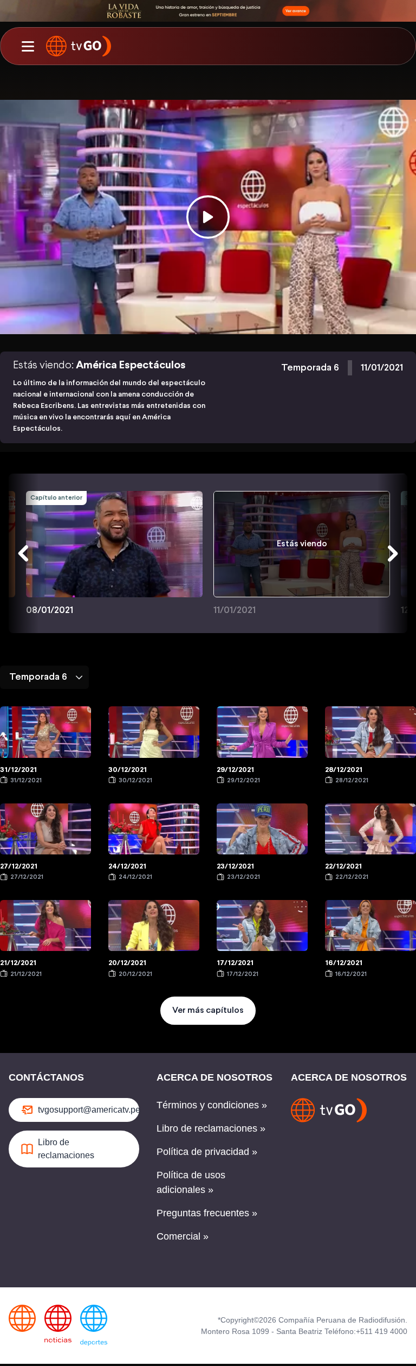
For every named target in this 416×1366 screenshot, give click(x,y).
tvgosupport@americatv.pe (88, 1109)
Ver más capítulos (208, 1010)
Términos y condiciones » (212, 1105)
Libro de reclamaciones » (211, 1128)
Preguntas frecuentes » (207, 1213)
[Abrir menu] (27, 46)
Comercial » (183, 1236)
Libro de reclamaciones (66, 1149)
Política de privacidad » (207, 1151)
